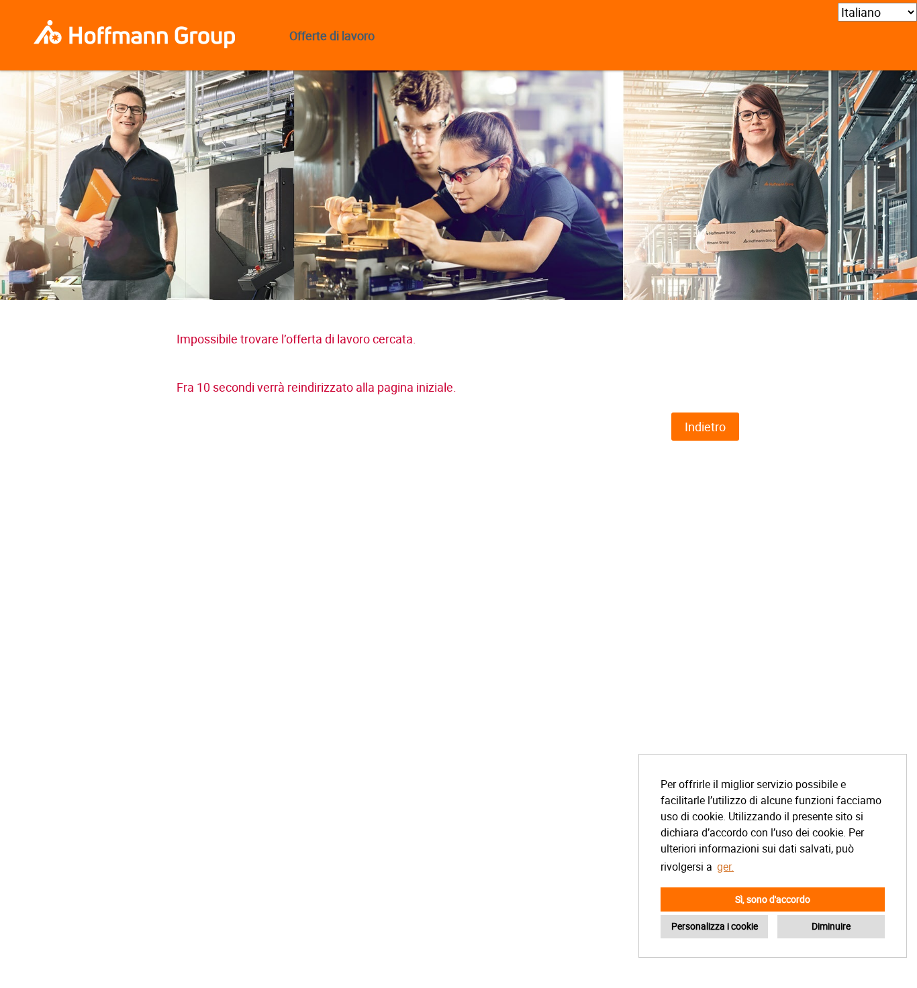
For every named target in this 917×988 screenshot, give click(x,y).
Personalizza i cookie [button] (714, 926)
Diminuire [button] (831, 926)
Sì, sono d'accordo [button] (772, 899)
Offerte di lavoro (332, 36)
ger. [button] (725, 866)
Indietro (705, 427)
